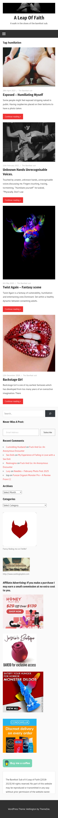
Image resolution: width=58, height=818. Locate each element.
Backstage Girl (13, 380)
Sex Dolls (10, 454)
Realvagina (11, 463)
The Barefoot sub (25, 90)
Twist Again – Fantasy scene (22, 287)
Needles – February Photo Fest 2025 (31, 471)
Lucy (8, 471)
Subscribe (48, 432)
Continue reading (12, 116)
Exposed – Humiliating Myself (23, 95)
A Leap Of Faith (29, 18)
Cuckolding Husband (16, 446)
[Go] (50, 413)
